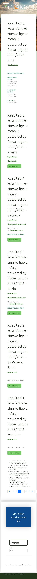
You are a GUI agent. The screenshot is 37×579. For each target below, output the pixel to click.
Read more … (15, 166)
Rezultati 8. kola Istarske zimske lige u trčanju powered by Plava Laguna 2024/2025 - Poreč (20, 474)
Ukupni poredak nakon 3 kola (16, 297)
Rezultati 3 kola (12, 293)
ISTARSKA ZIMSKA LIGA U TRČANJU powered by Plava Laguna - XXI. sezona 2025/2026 (20, 463)
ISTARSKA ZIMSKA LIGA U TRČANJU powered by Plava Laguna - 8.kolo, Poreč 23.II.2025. (20, 484)
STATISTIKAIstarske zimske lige (18, 517)
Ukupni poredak (12, 161)
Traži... (11, 548)
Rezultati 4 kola (12, 220)
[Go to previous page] (13, 491)
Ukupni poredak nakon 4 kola (16, 224)
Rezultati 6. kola (13, 65)
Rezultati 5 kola (12, 157)
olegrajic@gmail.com (16, 230)
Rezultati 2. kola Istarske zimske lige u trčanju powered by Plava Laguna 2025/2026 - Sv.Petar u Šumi (17, 346)
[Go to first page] (9, 491)
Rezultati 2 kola (12, 372)
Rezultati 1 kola (12, 439)
